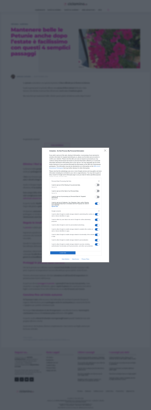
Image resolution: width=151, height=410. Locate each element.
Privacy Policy (85, 259)
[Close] (105, 151)
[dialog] (75, 205)
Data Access (75, 259)
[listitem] (75, 181)
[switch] (97, 185)
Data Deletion (65, 259)
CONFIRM (63, 253)
